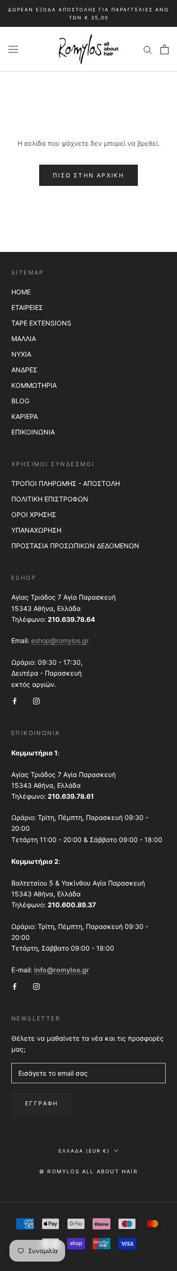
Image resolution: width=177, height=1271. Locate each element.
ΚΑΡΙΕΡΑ (24, 416)
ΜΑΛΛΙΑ (23, 338)
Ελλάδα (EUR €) (84, 1151)
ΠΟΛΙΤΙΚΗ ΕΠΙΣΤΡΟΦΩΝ (49, 499)
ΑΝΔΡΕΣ (24, 370)
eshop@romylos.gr (60, 640)
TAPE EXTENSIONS (41, 323)
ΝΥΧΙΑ (21, 354)
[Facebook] (14, 700)
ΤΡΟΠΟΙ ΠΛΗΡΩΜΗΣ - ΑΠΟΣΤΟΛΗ (65, 483)
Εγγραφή (42, 1103)
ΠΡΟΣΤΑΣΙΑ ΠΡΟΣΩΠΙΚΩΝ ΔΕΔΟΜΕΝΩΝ (75, 546)
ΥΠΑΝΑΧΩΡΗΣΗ (36, 530)
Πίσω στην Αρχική (88, 175)
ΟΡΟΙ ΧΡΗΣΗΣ (33, 514)
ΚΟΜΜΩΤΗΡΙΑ (34, 385)
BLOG (20, 401)
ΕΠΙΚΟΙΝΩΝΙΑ (33, 432)
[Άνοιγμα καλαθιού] (164, 49)
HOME (21, 292)
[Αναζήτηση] (147, 49)
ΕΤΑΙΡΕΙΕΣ (27, 307)
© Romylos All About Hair (88, 1171)
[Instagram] (36, 700)
